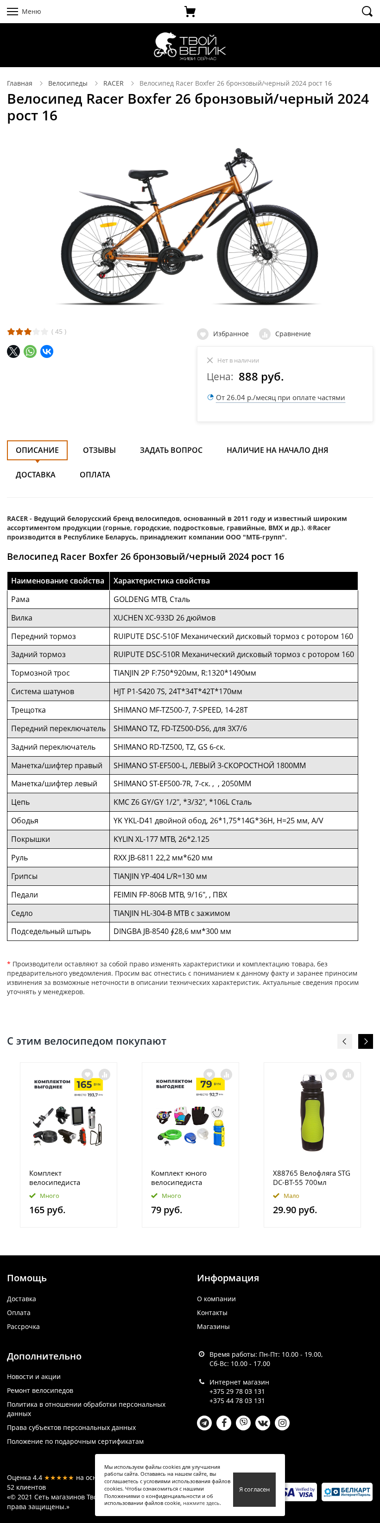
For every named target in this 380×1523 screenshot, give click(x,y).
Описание (37, 450)
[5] (44, 331)
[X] (13, 351)
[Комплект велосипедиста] (68, 1112)
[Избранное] (87, 1074)
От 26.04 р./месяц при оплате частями (280, 397)
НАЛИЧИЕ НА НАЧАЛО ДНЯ (277, 450)
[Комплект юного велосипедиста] (190, 1112)
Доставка (36, 475)
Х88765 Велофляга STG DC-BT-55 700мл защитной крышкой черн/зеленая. (311, 1177)
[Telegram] (204, 1423)
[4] (36, 331)
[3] (28, 331)
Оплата (95, 475)
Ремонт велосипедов (40, 1390)
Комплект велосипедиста (54, 1177)
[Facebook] (223, 1423)
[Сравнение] (104, 1074)
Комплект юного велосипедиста (179, 1177)
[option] (68, 1145)
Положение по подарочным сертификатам (75, 1441)
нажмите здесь (201, 1502)
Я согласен (254, 1489)
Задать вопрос (171, 450)
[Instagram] (282, 1423)
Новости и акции (34, 1376)
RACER (113, 83)
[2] (19, 331)
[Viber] (243, 1423)
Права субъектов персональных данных (71, 1427)
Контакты (212, 1312)
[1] (11, 331)
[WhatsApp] (30, 351)
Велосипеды (68, 83)
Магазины (213, 1326)
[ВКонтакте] (46, 351)
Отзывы (99, 450)
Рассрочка (23, 1326)
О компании (216, 1298)
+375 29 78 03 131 (237, 1391)
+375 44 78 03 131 (237, 1400)
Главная (19, 83)
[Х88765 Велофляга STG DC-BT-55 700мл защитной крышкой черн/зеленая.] (312, 1112)
